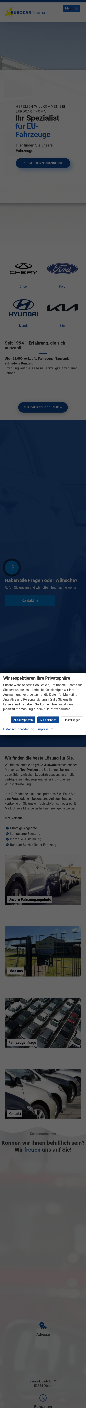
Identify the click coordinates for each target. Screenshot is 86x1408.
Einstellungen (72, 720)
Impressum (45, 729)
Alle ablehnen (48, 720)
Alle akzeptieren (23, 720)
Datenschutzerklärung (18, 729)
